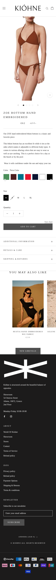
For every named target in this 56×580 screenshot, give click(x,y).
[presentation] (5, 180)
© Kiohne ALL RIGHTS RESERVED (28, 543)
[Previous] (18, 105)
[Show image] (23, 105)
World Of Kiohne (10, 432)
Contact (6, 446)
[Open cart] (52, 8)
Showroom (7, 437)
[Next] (37, 105)
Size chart (49, 222)
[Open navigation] (4, 8)
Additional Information (19, 241)
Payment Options (10, 481)
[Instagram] (11, 416)
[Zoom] (49, 94)
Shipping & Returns (15, 259)
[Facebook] (4, 416)
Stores (5, 441)
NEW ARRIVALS (28, 351)
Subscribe (14, 522)
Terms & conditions (11, 490)
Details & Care (12, 250)
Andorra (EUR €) (27, 537)
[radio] (13, 177)
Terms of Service (10, 451)
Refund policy (9, 456)
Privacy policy (9, 471)
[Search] (47, 8)
